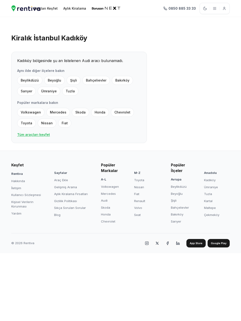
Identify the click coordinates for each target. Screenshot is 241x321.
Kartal (208, 201)
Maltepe (210, 208)
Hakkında (18, 181)
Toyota (26, 123)
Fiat (65, 123)
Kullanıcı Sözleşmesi (26, 195)
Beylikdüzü (30, 80)
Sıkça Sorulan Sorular (70, 208)
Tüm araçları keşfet (33, 135)
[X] (157, 243)
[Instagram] (147, 243)
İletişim (16, 188)
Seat (137, 215)
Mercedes (58, 112)
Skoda (80, 112)
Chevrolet (122, 112)
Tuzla (70, 91)
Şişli (73, 80)
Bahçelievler (96, 80)
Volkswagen (31, 112)
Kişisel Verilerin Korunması (22, 204)
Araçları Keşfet (46, 8)
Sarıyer (26, 91)
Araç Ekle (61, 180)
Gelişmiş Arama (65, 187)
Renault (139, 201)
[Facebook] (167, 243)
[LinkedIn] (178, 243)
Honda (100, 112)
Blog (57, 215)
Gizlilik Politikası (65, 201)
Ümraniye (49, 91)
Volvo (138, 208)
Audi (104, 200)
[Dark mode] (205, 8)
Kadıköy (210, 180)
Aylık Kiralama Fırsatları (71, 194)
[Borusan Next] (106, 8)
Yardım (16, 213)
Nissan (47, 123)
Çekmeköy (211, 215)
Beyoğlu (54, 80)
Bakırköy (122, 80)
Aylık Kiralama (74, 8)
